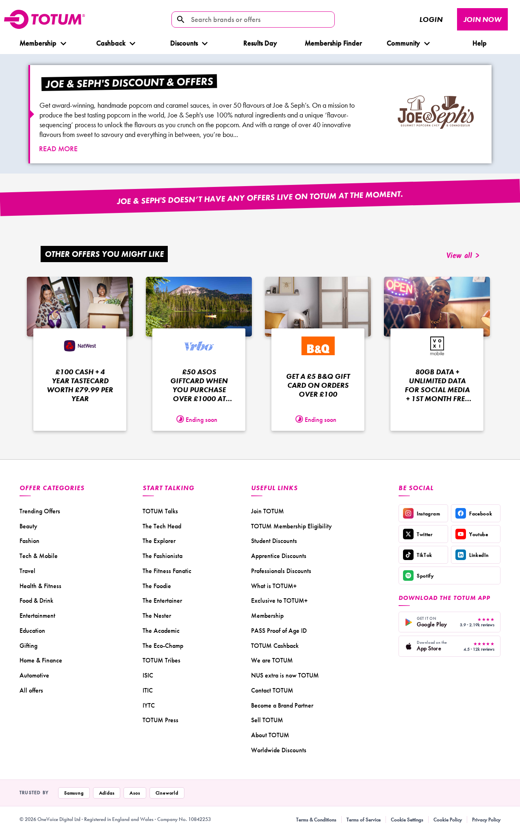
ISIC (148, 675)
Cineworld (167, 793)
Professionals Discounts (281, 571)
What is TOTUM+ (274, 586)
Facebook (480, 513)
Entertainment (37, 615)
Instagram (428, 513)
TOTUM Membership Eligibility (291, 526)
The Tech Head (162, 526)
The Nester (157, 615)
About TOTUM (270, 735)
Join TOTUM (267, 511)
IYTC (149, 705)
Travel (27, 571)
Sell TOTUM (267, 720)
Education (32, 630)
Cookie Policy (447, 819)
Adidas (107, 793)
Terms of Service (364, 819)
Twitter (425, 534)
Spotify (425, 575)
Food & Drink (36, 600)
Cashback (111, 43)
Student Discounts (274, 540)
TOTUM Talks (160, 511)
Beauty (28, 526)
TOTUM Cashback (275, 645)
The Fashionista (162, 556)
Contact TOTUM (272, 690)
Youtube (478, 534)
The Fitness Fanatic (167, 571)
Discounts (184, 43)
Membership (38, 43)
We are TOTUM (272, 660)
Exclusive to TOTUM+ (279, 600)
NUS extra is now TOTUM (285, 675)
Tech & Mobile (39, 556)
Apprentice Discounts (278, 556)
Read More (58, 148)
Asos (135, 793)
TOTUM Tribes (161, 660)
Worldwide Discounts (278, 750)
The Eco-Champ (163, 645)
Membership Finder (333, 43)
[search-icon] (180, 19)
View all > (462, 256)
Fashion (29, 540)
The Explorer (159, 540)
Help (479, 43)
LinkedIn (479, 555)
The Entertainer (162, 600)
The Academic (161, 630)
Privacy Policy (486, 819)
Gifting (28, 645)
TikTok (424, 555)
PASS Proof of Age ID (279, 630)
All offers (31, 690)
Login (430, 19)
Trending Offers (40, 511)
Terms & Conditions (316, 819)
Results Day (260, 43)
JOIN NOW (482, 19)
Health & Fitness (40, 586)
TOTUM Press (160, 720)
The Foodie (157, 586)
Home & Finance (41, 660)
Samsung (74, 793)
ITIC (148, 690)
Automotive (34, 675)
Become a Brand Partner (282, 705)
